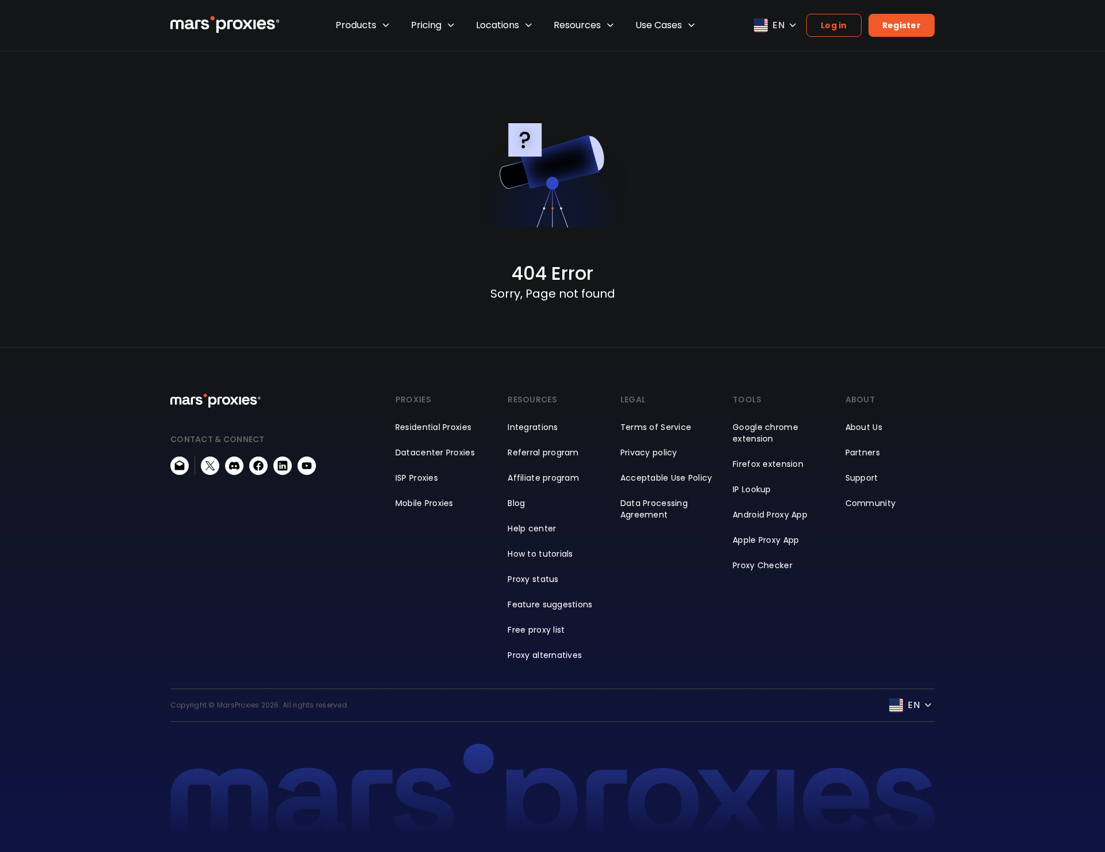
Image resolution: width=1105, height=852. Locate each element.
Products (356, 25)
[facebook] (258, 466)
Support (861, 478)
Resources (577, 25)
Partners (862, 452)
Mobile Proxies (424, 503)
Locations (497, 25)
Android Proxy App (770, 514)
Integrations (533, 427)
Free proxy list (536, 630)
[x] (210, 466)
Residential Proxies (433, 427)
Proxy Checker (762, 565)
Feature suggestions (550, 604)
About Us (863, 427)
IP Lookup (752, 489)
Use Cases (658, 25)
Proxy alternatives (545, 655)
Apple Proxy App (766, 540)
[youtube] (307, 466)
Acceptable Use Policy (666, 478)
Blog (516, 503)
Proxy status (533, 579)
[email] (179, 466)
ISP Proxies (416, 478)
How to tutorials (540, 554)
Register (901, 25)
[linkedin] (282, 466)
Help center (532, 528)
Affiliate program (543, 478)
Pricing (426, 25)
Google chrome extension (765, 432)
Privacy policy (648, 452)
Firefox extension (768, 464)
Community (870, 503)
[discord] (234, 466)
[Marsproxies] (225, 24)
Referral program (543, 452)
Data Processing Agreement (654, 508)
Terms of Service (655, 427)
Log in (834, 25)
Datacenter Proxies (435, 452)
